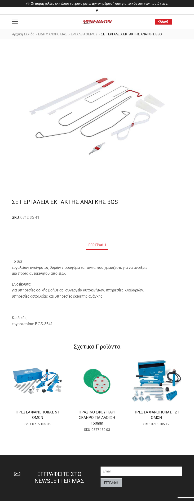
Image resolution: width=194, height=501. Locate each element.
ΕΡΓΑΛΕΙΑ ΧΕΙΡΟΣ (84, 34)
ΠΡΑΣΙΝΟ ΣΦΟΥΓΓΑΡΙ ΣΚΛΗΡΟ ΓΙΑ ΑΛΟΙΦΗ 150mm (97, 418)
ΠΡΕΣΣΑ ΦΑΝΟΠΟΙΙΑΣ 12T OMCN (156, 415)
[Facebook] (97, 11)
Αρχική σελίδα (23, 34)
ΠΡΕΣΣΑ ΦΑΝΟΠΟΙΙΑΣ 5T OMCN (38, 415)
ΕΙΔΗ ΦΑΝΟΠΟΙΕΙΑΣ (52, 34)
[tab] (97, 245)
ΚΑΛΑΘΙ (163, 22)
